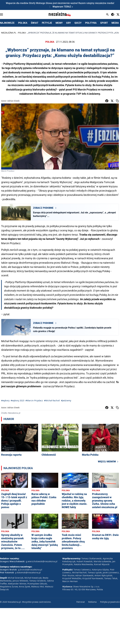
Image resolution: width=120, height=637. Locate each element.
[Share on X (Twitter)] (112, 100)
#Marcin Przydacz (34, 400)
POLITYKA (91, 22)
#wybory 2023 (17, 400)
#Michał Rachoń (52, 400)
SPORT (104, 22)
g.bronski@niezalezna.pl (30, 569)
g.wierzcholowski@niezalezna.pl (41, 561)
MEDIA (115, 22)
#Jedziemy (66, 400)
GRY (68, 22)
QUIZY (78, 22)
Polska (22, 33)
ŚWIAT (34, 22)
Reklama (92, 601)
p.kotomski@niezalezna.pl (28, 572)
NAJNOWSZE (7, 22)
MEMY (59, 22)
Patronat (80, 601)
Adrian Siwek (13, 101)
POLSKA (22, 22)
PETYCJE (47, 22)
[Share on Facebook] (106, 100)
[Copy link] (117, 100)
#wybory (5, 400)
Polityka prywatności (110, 601)
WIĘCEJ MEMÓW (107, 461)
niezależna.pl (8, 33)
